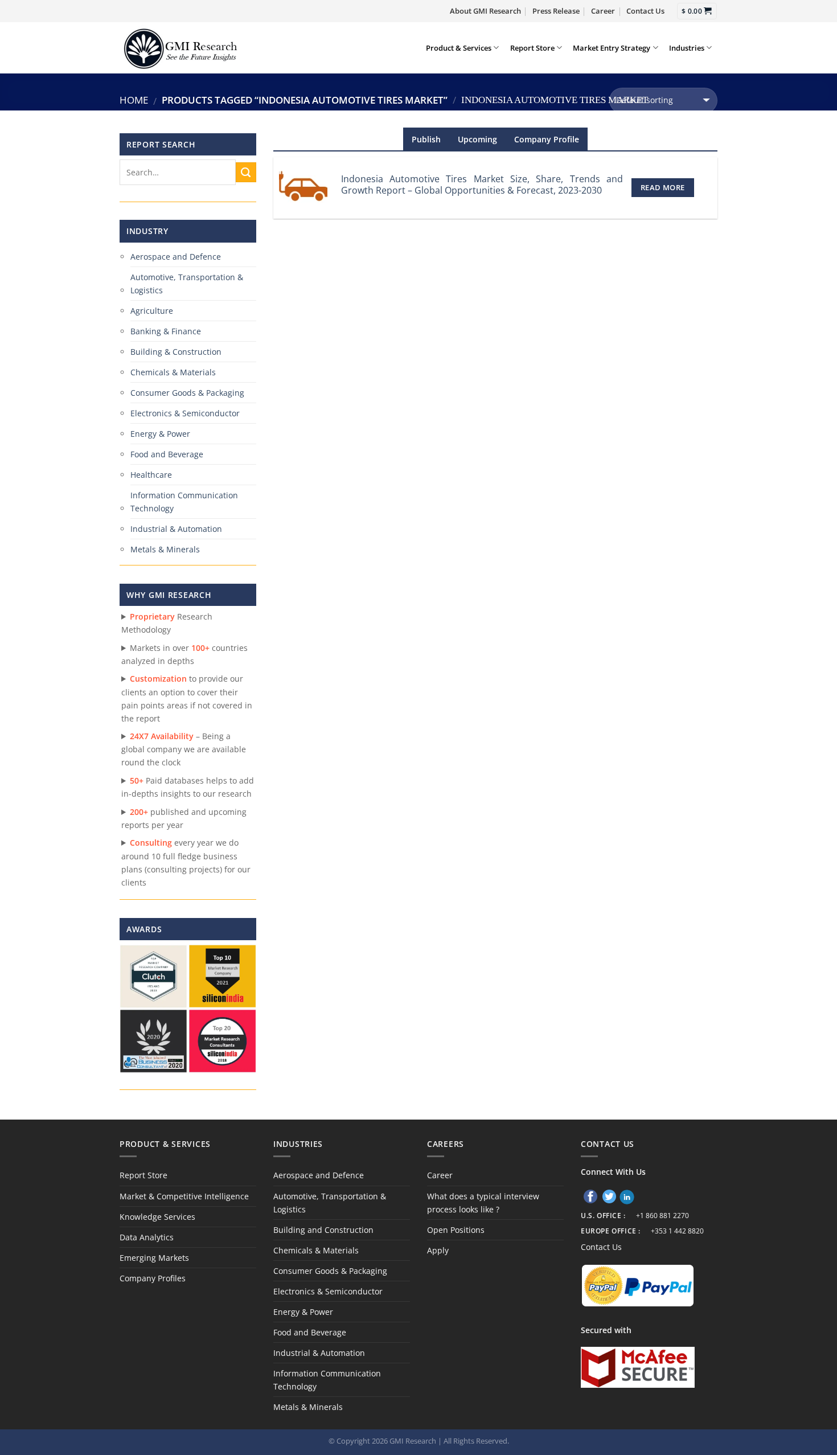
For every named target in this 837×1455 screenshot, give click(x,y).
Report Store (532, 48)
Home (134, 99)
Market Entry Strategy (611, 48)
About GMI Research (485, 11)
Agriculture (151, 310)
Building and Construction (323, 1229)
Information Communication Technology (184, 502)
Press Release (556, 11)
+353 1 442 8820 (677, 1231)
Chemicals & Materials (173, 372)
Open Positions (456, 1229)
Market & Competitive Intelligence (184, 1196)
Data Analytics (147, 1237)
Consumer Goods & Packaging (187, 392)
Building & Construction (175, 351)
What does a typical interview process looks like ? (483, 1203)
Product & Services (458, 48)
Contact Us (645, 11)
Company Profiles (153, 1278)
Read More (662, 187)
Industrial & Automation (176, 528)
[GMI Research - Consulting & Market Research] (180, 47)
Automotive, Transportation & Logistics (186, 284)
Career (603, 11)
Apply (438, 1250)
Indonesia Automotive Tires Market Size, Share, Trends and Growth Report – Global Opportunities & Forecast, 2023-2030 (482, 184)
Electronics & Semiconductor (185, 413)
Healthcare (151, 474)
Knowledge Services (157, 1216)
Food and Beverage (166, 454)
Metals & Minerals (165, 549)
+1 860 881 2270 (662, 1215)
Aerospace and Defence (175, 256)
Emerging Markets (154, 1257)
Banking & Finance (165, 331)
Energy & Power (160, 433)
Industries (686, 48)
